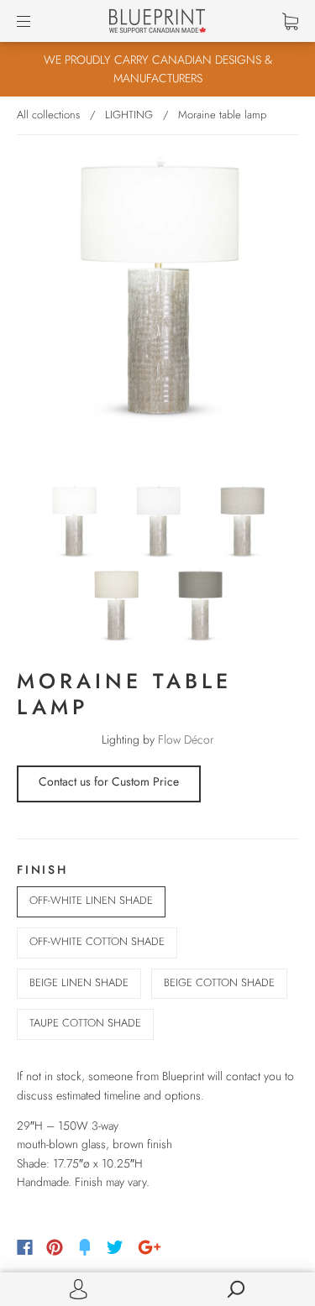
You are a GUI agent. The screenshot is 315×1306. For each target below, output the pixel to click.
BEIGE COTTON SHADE (219, 982)
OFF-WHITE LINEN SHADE (91, 900)
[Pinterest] (54, 1247)
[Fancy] (85, 1247)
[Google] (149, 1247)
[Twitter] (115, 1247)
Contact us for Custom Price (109, 781)
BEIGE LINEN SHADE (79, 982)
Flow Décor (186, 739)
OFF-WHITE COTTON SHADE (97, 941)
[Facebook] (24, 1247)
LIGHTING (129, 115)
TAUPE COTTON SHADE (85, 1023)
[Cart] (290, 21)
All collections (48, 115)
